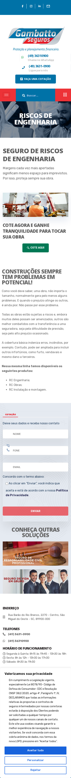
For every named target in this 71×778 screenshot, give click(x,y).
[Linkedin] (39, 6)
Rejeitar (35, 770)
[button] (35, 79)
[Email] (48, 6)
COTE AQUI (37, 247)
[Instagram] (31, 6)
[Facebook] (23, 6)
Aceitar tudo (35, 750)
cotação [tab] (10, 414)
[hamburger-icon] (6, 95)
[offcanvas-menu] (65, 95)
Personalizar (35, 760)
